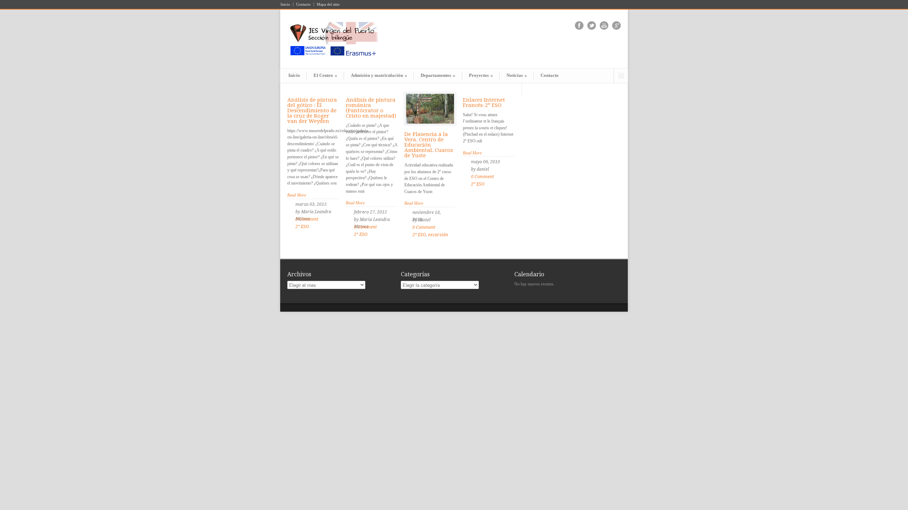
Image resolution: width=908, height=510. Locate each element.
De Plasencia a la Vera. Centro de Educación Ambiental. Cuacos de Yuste (428, 145)
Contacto (303, 4)
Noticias (516, 75)
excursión (438, 234)
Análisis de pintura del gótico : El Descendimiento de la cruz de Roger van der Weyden (312, 110)
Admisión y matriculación (379, 75)
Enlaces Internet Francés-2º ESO (484, 102)
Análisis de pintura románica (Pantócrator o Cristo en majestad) (371, 108)
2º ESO (302, 226)
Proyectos (481, 75)
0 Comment (306, 219)
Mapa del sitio (328, 4)
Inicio (285, 4)
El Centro (325, 75)
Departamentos (438, 75)
